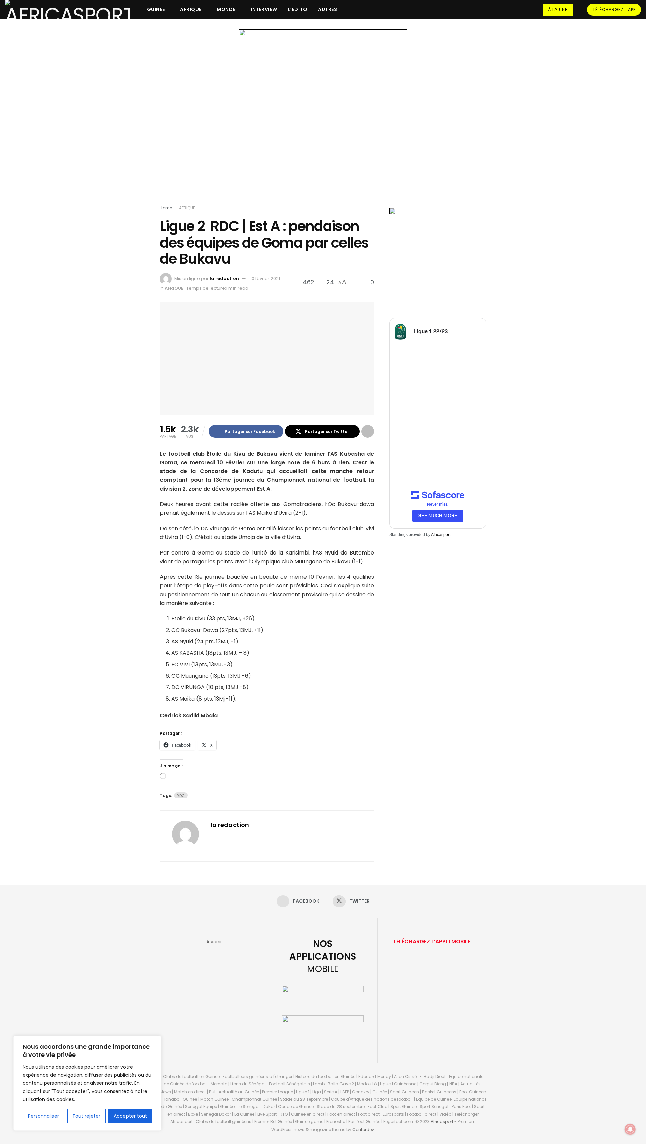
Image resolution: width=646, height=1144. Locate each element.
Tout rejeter (86, 1116)
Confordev (363, 1129)
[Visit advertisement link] (323, 118)
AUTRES (327, 9)
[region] (87, 1083)
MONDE (226, 9)
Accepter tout (130, 1116)
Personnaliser (43, 1116)
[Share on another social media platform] (367, 431)
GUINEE (156, 9)
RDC (181, 795)
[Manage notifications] (630, 1129)
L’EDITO (298, 9)
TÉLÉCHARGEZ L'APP (614, 9)
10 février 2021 (265, 278)
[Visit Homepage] (67, 9)
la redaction (224, 278)
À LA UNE (557, 9)
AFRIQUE (191, 9)
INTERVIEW (264, 9)
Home (166, 208)
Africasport (441, 534)
